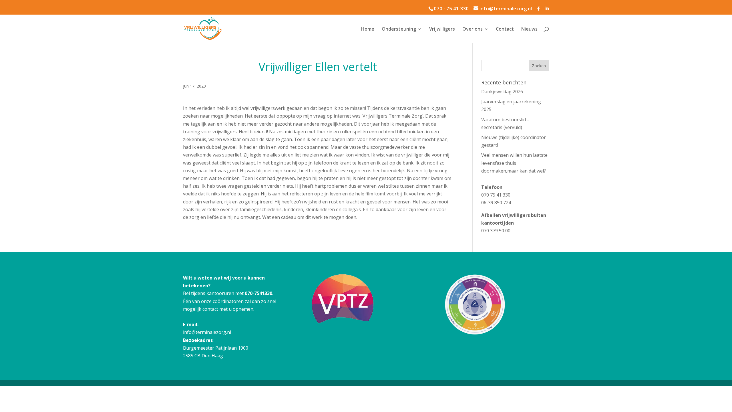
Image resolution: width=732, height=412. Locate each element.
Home (367, 29)
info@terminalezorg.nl (207, 332)
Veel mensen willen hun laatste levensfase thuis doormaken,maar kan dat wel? (514, 163)
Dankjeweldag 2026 (502, 91)
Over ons (472, 29)
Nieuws (529, 29)
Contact (505, 29)
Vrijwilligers (442, 29)
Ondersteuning (399, 29)
